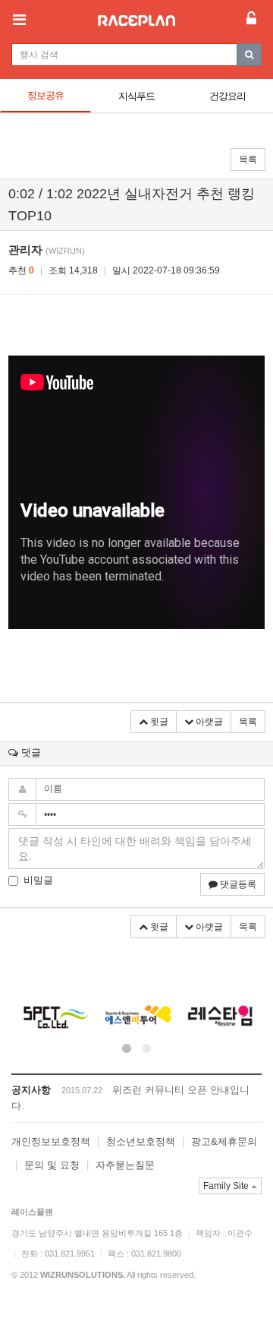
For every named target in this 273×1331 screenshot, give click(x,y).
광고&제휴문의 (224, 1141)
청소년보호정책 (140, 1141)
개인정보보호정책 (50, 1141)
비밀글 (38, 880)
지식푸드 (136, 96)
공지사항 (31, 1089)
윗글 (158, 721)
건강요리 (227, 96)
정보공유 (45, 95)
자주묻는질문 (125, 1165)
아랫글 (208, 721)
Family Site (227, 1186)
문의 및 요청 (52, 1165)
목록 (248, 159)
